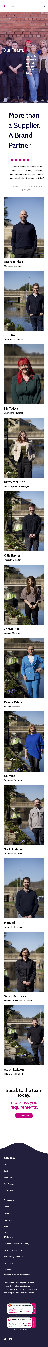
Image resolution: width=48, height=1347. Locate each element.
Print (6, 1226)
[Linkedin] (10, 1339)
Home (6, 1164)
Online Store (9, 1190)
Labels (7, 1213)
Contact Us (8, 1270)
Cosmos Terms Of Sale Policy (16, 1244)
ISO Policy (8, 1263)
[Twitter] (5, 1339)
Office (6, 1207)
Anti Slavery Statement (13, 1257)
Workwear (8, 1233)
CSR (6, 1171)
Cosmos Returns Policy (14, 1250)
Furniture (8, 1220)
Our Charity (9, 1184)
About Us (8, 1178)
